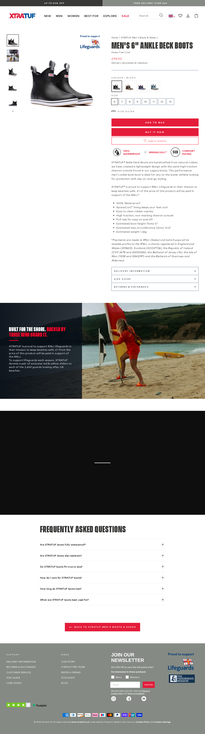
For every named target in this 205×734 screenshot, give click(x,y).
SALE (125, 16)
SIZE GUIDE (13, 677)
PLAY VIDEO (104, 478)
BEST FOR (91, 16)
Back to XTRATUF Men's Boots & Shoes (105, 626)
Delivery (116, 62)
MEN (59, 16)
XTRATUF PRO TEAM (73, 666)
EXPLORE (110, 16)
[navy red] (142, 86)
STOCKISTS (68, 677)
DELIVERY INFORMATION (132, 271)
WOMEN (73, 16)
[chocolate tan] (129, 86)
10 (145, 101)
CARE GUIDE (13, 682)
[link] (113, 698)
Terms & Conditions (135, 693)
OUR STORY (68, 661)
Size (114, 95)
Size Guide (126, 111)
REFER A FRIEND (71, 672)
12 (162, 101)
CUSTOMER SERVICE (18, 672)
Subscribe (148, 685)
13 (170, 101)
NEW (47, 16)
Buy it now (155, 132)
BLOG (64, 682)
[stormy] (154, 86)
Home (114, 37)
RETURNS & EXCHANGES (131, 286)
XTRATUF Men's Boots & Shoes (138, 37)
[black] (116, 86)
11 (154, 101)
